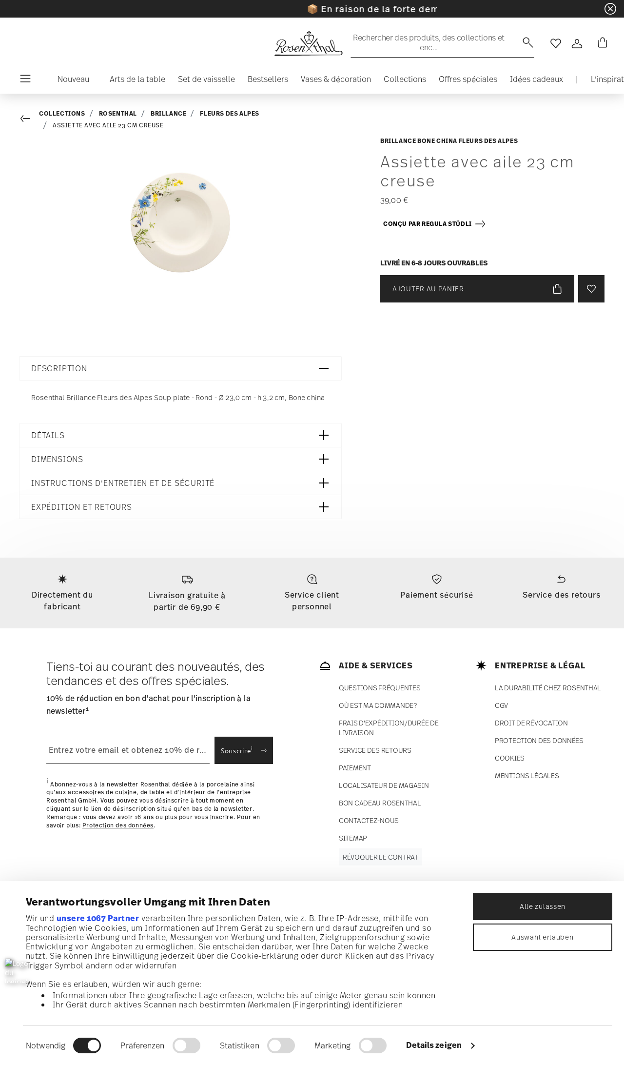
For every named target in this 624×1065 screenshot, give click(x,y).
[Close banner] (610, 9)
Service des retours (561, 594)
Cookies (510, 758)
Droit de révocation (531, 722)
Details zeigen (434, 1045)
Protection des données (118, 825)
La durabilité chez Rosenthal (548, 687)
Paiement (355, 767)
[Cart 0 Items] (600, 43)
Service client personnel (312, 600)
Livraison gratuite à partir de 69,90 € (187, 601)
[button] (69, 81)
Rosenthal (118, 113)
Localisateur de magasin (384, 785)
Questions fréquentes (379, 687)
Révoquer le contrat (380, 857)
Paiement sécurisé (436, 594)
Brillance (168, 113)
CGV (501, 705)
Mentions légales (527, 775)
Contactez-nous (369, 820)
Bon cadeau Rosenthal (380, 802)
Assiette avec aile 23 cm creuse (108, 125)
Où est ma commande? (378, 705)
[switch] (186, 1045)
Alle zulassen (543, 906)
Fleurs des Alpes (229, 113)
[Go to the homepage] (308, 43)
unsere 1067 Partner (98, 918)
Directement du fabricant (62, 600)
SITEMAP (353, 838)
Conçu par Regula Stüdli (428, 224)
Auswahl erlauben (542, 937)
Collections (62, 113)
